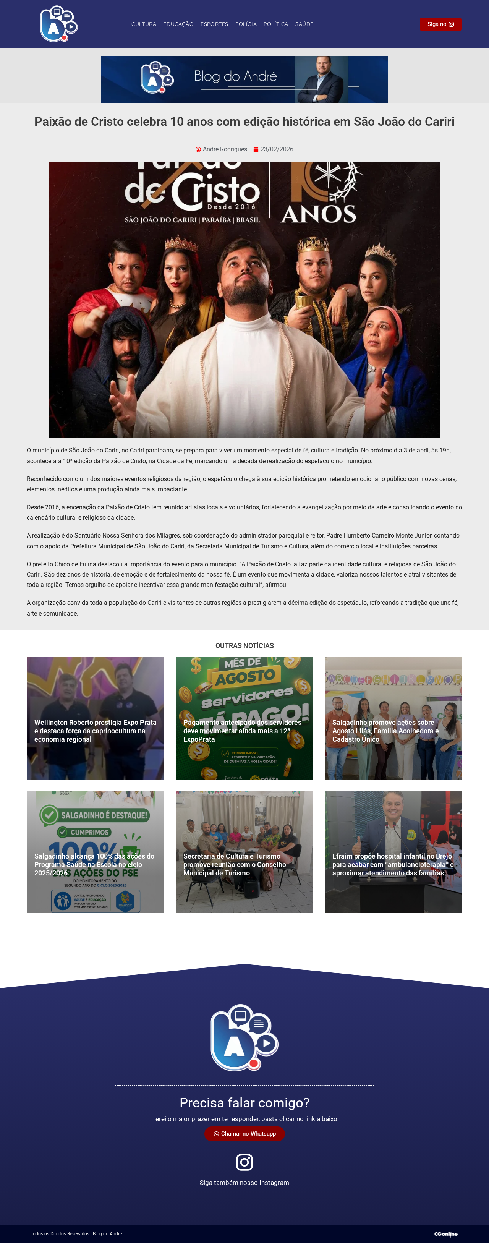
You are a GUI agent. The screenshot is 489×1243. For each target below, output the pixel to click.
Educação (178, 24)
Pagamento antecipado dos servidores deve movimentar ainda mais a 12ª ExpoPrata (242, 730)
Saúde (304, 24)
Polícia (246, 24)
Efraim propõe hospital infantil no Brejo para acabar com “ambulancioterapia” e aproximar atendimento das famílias (393, 864)
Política (276, 24)
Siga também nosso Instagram (244, 1182)
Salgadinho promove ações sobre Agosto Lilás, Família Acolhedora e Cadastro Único (385, 730)
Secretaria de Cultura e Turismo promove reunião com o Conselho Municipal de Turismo (234, 864)
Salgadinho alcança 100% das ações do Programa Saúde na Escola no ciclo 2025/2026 (94, 864)
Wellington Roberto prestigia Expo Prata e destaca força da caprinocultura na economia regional (95, 730)
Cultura (143, 24)
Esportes (214, 24)
